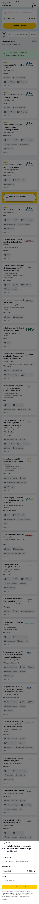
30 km (31, 871)
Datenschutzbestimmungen (8, 893)
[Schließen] (35, 844)
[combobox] (18, 861)
